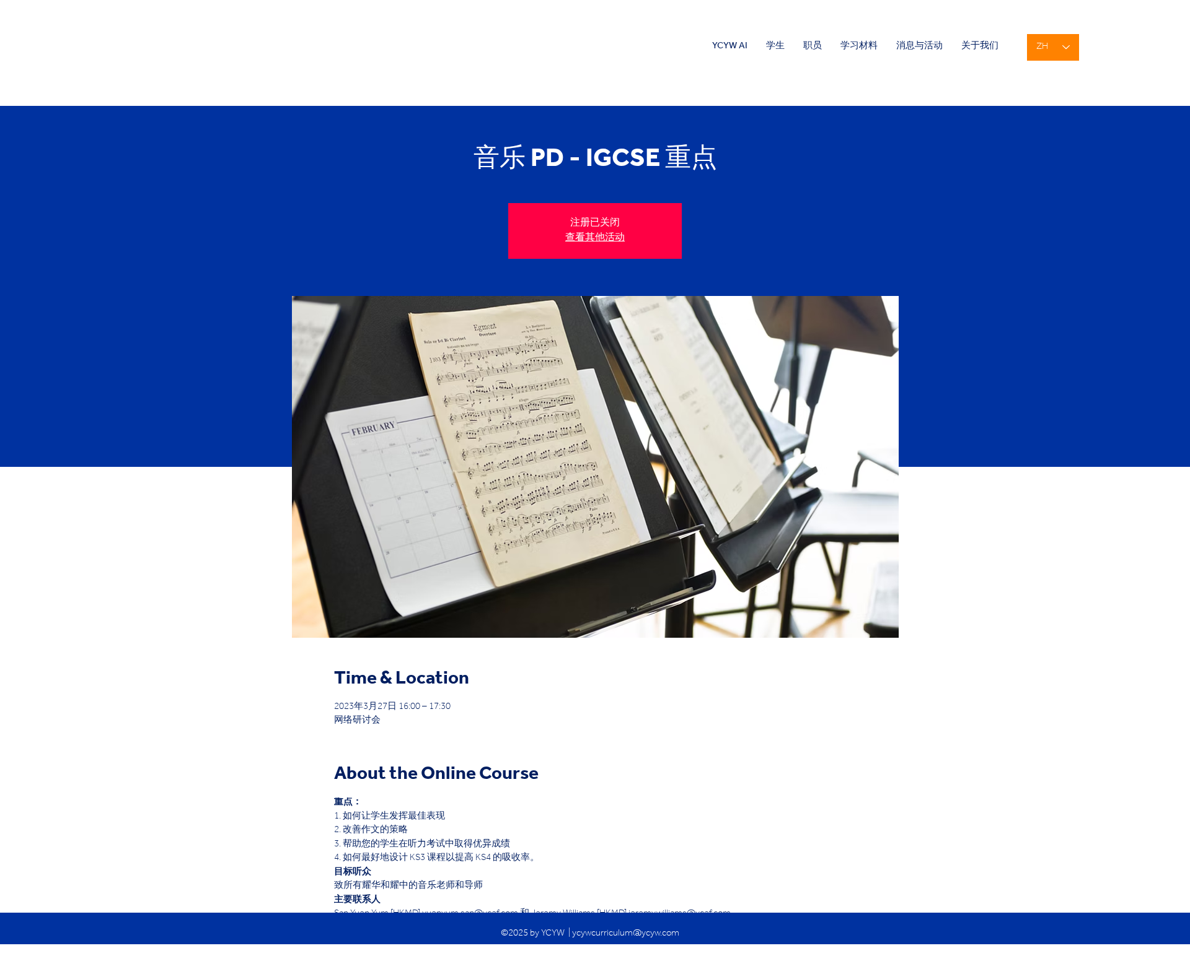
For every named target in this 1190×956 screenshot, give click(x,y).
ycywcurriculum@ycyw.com (625, 934)
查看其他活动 (595, 238)
